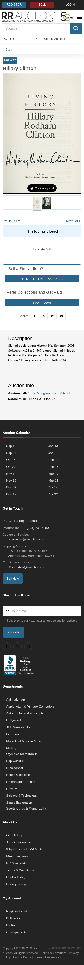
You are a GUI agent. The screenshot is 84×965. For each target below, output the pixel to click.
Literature (13, 734)
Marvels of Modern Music (24, 741)
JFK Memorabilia (18, 727)
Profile (10, 925)
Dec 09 (11, 487)
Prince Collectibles (19, 774)
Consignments (16, 932)
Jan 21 (53, 453)
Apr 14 (53, 487)
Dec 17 (11, 494)
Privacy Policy (16, 884)
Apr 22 (53, 494)
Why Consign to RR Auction (25, 849)
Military (11, 748)
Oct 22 (11, 466)
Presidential (14, 768)
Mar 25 (53, 480)
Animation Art (15, 699)
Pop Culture (14, 761)
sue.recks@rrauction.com (27, 539)
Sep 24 (11, 453)
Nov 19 (11, 480)
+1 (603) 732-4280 (35, 528)
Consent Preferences (47, 957)
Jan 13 (53, 446)
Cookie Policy (15, 877)
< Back (7, 49)
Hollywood (13, 720)
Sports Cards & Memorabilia (26, 808)
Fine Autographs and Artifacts (50, 393)
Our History (14, 835)
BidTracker (14, 918)
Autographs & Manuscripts (25, 713)
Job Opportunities (18, 842)
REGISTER (14, 4)
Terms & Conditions (20, 870)
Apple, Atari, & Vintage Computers (30, 706)
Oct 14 (11, 459)
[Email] (62, 316)
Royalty (11, 788)
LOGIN (70, 4)
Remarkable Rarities (20, 781)
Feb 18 (53, 466)
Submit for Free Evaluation (42, 279)
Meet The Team (17, 856)
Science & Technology (21, 795)
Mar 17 (53, 473)
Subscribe (13, 632)
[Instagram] (53, 316)
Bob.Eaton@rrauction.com (27, 567)
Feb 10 (53, 459)
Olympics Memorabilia (22, 754)
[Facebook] (35, 316)
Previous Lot (11, 221)
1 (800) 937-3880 (26, 521)
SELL (42, 4)
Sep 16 (11, 446)
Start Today (41, 302)
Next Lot (72, 221)
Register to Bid (16, 911)
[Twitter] (44, 316)
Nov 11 (11, 473)
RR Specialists (16, 863)
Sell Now (12, 578)
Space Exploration (19, 802)
